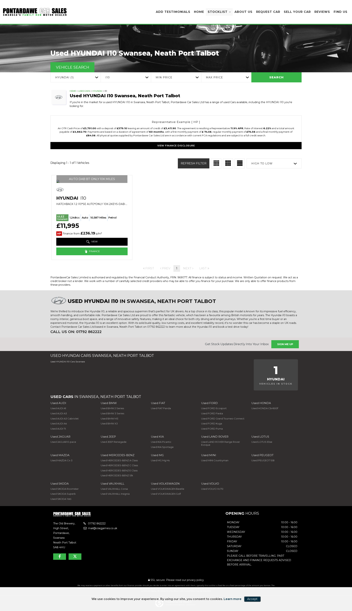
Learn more (232, 599)
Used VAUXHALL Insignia (115, 493)
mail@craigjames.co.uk (102, 528)
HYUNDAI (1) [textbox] (64, 77)
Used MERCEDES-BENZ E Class (119, 470)
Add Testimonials (173, 12)
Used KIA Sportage (162, 446)
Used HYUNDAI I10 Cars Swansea (67, 361)
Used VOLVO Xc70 (212, 488)
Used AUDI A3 (58, 413)
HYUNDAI (97, 91)
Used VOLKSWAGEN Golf (166, 493)
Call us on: (76, 332)
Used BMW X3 (109, 423)
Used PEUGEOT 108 (262, 460)
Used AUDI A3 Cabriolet (64, 418)
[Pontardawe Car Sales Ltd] (35, 12)
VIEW (94, 241)
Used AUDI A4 (58, 423)
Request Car (268, 12)
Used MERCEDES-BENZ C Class (119, 465)
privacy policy (195, 580)
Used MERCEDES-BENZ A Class (119, 460)
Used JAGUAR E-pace (63, 441)
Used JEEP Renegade (113, 441)
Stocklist (218, 12)
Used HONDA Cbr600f (264, 408)
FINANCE (94, 251)
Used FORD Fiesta (212, 413)
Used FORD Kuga (211, 423)
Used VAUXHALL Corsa (114, 488)
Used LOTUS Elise (261, 441)
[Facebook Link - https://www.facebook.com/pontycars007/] (59, 556)
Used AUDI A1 (58, 408)
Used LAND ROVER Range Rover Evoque (220, 443)
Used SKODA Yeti (60, 498)
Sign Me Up (285, 344)
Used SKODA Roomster (64, 488)
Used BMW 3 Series (112, 413)
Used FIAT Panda (161, 408)
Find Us (340, 12)
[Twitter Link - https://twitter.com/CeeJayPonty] (75, 556)
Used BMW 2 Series (112, 408)
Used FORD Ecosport (214, 408)
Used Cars (84, 91)
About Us (243, 12)
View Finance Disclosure (176, 145)
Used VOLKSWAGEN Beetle (167, 488)
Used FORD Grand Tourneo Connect (222, 418)
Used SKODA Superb (63, 493)
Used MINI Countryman (214, 460)
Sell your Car (297, 12)
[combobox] (75, 77)
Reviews (322, 12)
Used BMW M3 (109, 418)
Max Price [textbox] (214, 77)
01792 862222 (96, 523)
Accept (252, 599)
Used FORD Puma (212, 428)
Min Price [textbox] (164, 77)
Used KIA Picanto (161, 441)
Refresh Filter (193, 163)
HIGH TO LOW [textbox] (262, 163)
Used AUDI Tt (58, 428)
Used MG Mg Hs (160, 460)
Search (276, 77)
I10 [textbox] (107, 77)
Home (199, 12)
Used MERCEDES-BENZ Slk (117, 475)
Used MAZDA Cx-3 (61, 460)
